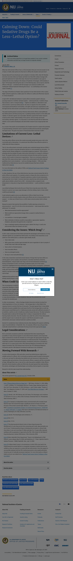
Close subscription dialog (53, 269)
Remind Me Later (40, 293)
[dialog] (36, 282)
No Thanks (31, 293)
